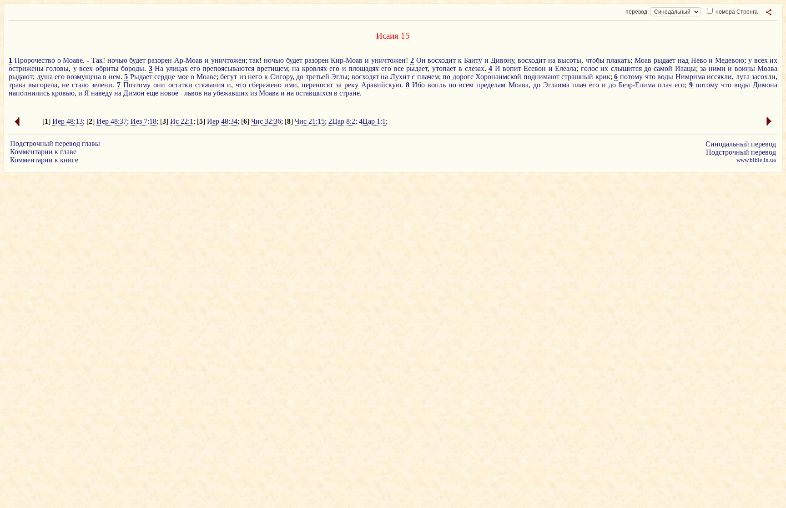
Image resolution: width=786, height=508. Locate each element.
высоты (569, 60)
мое (183, 76)
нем (115, 76)
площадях (363, 68)
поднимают (541, 76)
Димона (765, 85)
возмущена (84, 76)
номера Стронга (736, 12)
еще (152, 93)
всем (466, 85)
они (159, 85)
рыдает (664, 60)
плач (579, 85)
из (242, 76)
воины (745, 68)
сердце (164, 76)
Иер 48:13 (67, 121)
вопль (437, 85)
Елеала (565, 68)
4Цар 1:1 (372, 121)
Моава (767, 68)
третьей (317, 76)
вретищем (272, 68)
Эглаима (556, 85)
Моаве (73, 60)
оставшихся (314, 93)
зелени (101, 85)
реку (351, 85)
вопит (512, 68)
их (773, 60)
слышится (626, 68)
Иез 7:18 (143, 121)
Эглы (339, 76)
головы (57, 68)
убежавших (230, 93)
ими (290, 85)
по (446, 76)
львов (193, 93)
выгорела (42, 85)
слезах (474, 68)
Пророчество (35, 60)
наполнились (29, 93)
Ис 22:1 (181, 121)
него (255, 76)
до (647, 68)
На (159, 68)
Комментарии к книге (44, 160)
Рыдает (141, 76)
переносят (317, 85)
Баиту (473, 60)
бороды (132, 68)
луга (743, 76)
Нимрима (690, 76)
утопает (444, 68)
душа (45, 76)
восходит (442, 60)
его (195, 68)
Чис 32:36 (266, 121)
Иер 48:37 (111, 121)
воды (665, 76)
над (683, 60)
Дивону (502, 60)
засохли (763, 76)
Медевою (729, 60)
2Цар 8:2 (341, 121)
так (254, 60)
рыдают (21, 76)
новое (169, 93)
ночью (117, 60)
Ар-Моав (188, 60)
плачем (428, 76)
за (703, 68)
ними (717, 68)
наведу (101, 93)
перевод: (637, 12)
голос (589, 68)
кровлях (314, 68)
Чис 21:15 (310, 121)
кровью (63, 93)
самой (663, 68)
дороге (463, 76)
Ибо (418, 85)
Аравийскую (381, 85)
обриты (107, 68)
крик (602, 76)
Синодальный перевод (740, 144)
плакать (618, 60)
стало (80, 85)
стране (349, 93)
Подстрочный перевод (741, 152)
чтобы (595, 60)
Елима (645, 85)
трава (17, 85)
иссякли (719, 76)
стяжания (209, 85)
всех (761, 60)
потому (631, 76)
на (551, 60)
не (65, 85)
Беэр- (627, 85)
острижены (26, 68)
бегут (228, 76)
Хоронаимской (498, 76)
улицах (177, 68)
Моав (643, 60)
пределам (490, 85)
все (399, 68)
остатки (180, 85)
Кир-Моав (347, 60)
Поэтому (137, 85)
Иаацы (685, 68)
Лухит (400, 76)
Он (421, 60)
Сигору (281, 76)
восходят (365, 76)
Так (97, 60)
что (650, 76)
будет (137, 60)
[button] (769, 12)
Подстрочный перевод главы (55, 143)
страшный (577, 76)
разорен (160, 60)
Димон (134, 93)
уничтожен (228, 60)
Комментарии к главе (43, 152)
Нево (699, 60)
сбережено (265, 85)
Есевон (535, 68)
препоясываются (228, 68)
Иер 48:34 (222, 121)
